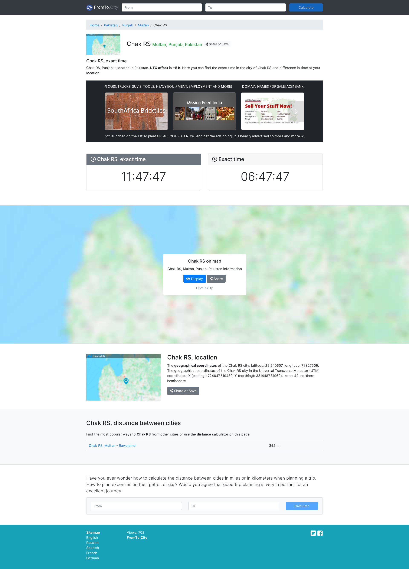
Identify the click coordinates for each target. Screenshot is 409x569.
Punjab (127, 25)
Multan (143, 25)
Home (94, 25)
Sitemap (93, 532)
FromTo (105, 7)
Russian (92, 542)
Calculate (306, 7)
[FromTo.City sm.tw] (313, 533)
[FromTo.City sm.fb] (320, 533)
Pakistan (111, 25)
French (91, 553)
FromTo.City (137, 537)
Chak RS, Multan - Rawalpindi (112, 445)
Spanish (92, 548)
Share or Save (218, 44)
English (92, 537)
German (92, 558)
